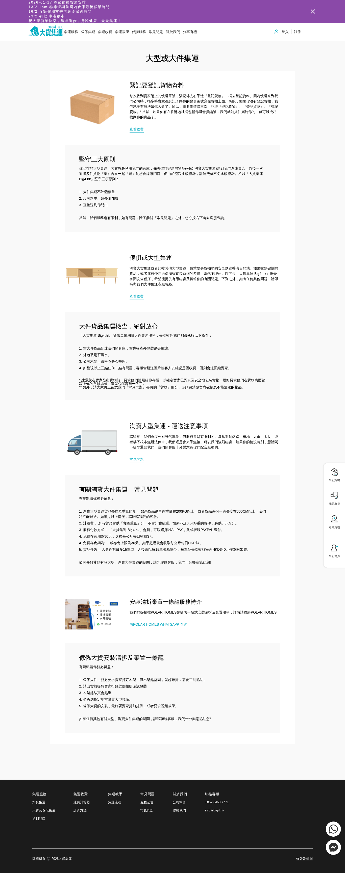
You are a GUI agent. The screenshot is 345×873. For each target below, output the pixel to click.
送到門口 (38, 819)
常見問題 (137, 459)
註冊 (297, 32)
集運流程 (114, 802)
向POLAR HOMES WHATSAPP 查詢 (158, 624)
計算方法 (80, 810)
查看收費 (137, 129)
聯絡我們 (179, 810)
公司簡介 (179, 802)
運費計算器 (81, 802)
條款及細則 (304, 859)
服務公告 (147, 802)
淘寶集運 (38, 802)
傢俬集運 (88, 32)
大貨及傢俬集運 (43, 810)
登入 (285, 32)
